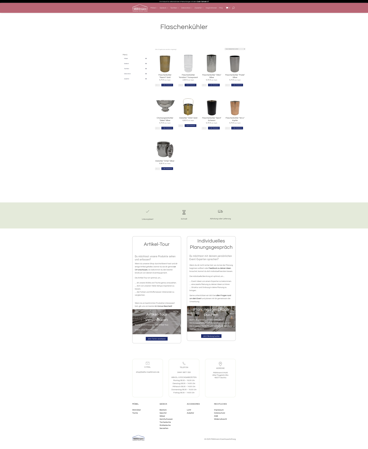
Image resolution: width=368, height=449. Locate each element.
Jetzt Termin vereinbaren (157, 338)
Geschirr (163, 413)
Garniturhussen (166, 419)
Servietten (164, 428)
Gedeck (163, 8)
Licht (189, 410)
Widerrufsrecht (220, 419)
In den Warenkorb (167, 85)
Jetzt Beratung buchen (211, 336)
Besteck (163, 410)
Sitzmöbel (136, 410)
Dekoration (186, 8)
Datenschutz (219, 413)
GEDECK (163, 404)
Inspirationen (211, 8)
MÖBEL (135, 404)
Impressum (219, 410)
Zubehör (198, 8)
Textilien (173, 8)
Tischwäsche (165, 422)
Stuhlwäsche (165, 425)
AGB (216, 416)
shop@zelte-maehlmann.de (147, 372)
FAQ (221, 8)
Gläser (162, 416)
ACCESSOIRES (193, 404)
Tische (135, 413)
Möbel (153, 8)
